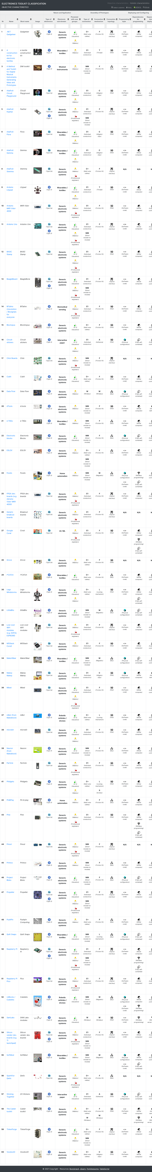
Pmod (9, 844)
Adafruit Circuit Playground (11, 93)
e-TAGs (10, 421)
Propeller (10, 892)
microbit (10, 730)
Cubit (9, 376)
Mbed (9, 687)
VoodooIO (11, 1152)
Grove (9, 560)
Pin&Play (10, 800)
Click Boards (12, 358)
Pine (8, 815)
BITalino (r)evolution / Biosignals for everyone (11, 311)
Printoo (10, 863)
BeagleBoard (12, 279)
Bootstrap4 (74, 1169)
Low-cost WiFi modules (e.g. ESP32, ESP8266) (12, 630)
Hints (129, 7)
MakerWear (11, 658)
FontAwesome (93, 1169)
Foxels (9, 473)
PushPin (10, 919)
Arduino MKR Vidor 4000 (11, 208)
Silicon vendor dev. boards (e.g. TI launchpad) (12, 1037)
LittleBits (10, 610)
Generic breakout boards (10, 514)
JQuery (83, 1169)
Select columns (118, 7)
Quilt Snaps (11, 934)
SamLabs (10, 1017)
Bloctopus (11, 325)
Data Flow (11, 391)
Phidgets (10, 781)
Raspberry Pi (12, 949)
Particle (10, 763)
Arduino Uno (12, 224)
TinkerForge (12, 1129)
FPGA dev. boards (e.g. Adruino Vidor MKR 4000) (12, 498)
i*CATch (10, 575)
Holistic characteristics (139, 3)
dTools (9, 406)
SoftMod (10, 1055)
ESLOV (9, 450)
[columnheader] (12, 19)
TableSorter (104, 1169)
